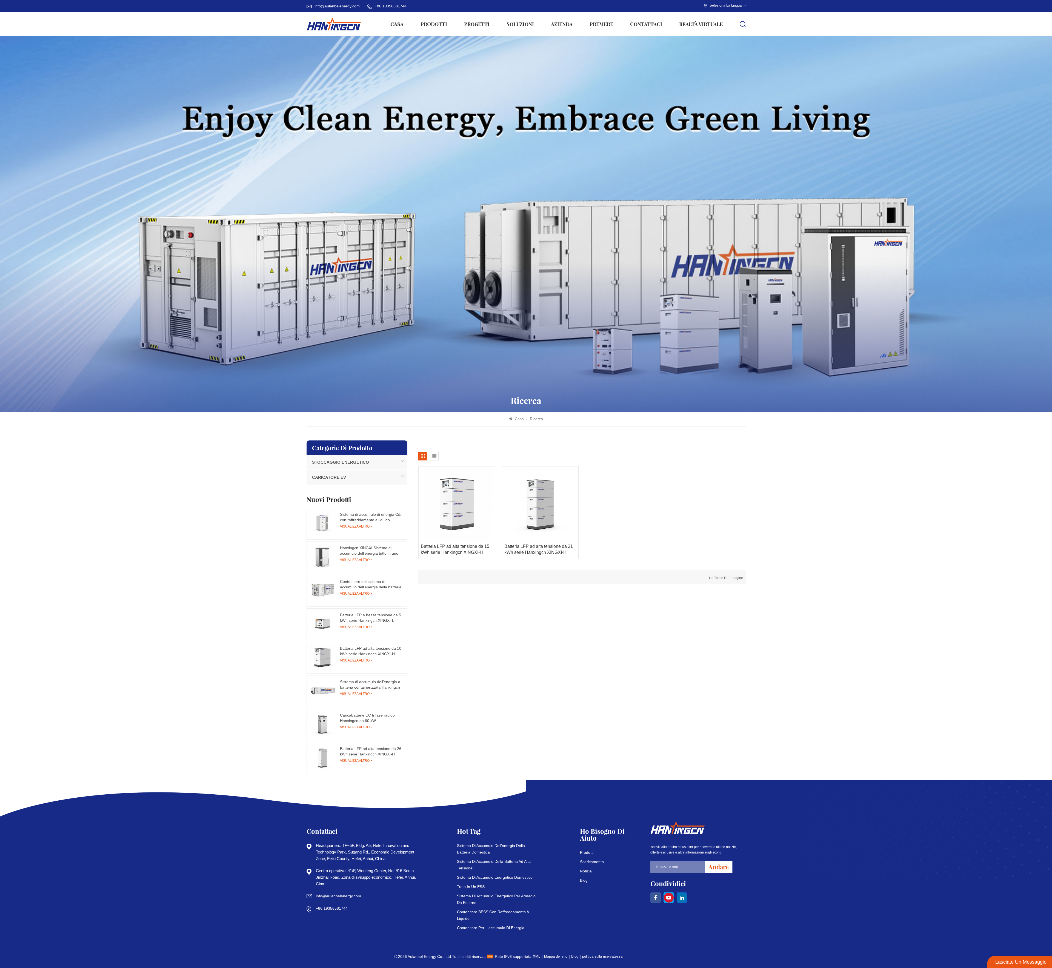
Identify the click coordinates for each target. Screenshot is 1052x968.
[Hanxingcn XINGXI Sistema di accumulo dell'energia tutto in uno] (322, 557)
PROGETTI (477, 24)
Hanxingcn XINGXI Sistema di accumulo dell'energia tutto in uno (369, 550)
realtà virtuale (701, 24)
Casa (397, 24)
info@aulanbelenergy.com (337, 6)
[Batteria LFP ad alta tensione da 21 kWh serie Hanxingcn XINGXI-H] (540, 505)
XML (536, 956)
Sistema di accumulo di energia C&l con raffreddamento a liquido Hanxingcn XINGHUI (370, 517)
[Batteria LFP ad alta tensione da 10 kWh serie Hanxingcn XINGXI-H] (322, 657)
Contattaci (646, 24)
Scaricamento (592, 862)
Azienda (562, 24)
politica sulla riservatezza (602, 956)
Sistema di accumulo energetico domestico (495, 877)
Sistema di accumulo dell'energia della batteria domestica (491, 848)
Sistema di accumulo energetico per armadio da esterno (496, 899)
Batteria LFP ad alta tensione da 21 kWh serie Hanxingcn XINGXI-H (538, 549)
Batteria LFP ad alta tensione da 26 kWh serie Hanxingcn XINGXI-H (370, 751)
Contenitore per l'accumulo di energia (490, 928)
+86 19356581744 (391, 6)
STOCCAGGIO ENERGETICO (340, 462)
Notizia (586, 871)
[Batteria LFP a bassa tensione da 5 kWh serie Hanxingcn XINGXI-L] (322, 624)
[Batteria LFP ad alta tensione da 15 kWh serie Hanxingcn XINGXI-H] (457, 505)
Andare (718, 867)
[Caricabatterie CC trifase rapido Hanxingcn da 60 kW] (322, 724)
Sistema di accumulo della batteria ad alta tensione (494, 864)
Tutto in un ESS (471, 886)
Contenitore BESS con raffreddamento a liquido (493, 915)
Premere (601, 24)
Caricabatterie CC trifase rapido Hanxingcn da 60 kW (367, 718)
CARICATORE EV (329, 477)
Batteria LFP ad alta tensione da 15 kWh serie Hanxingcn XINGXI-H (455, 549)
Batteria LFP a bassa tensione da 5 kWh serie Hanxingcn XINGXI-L (370, 618)
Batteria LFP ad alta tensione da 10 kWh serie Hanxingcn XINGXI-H (370, 651)
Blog (584, 880)
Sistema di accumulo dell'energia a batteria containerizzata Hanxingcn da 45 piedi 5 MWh (370, 685)
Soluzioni (520, 24)
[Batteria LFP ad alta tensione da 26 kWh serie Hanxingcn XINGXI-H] (322, 757)
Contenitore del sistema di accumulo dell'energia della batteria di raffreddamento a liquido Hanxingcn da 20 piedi (370, 584)
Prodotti (434, 24)
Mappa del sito (555, 956)
